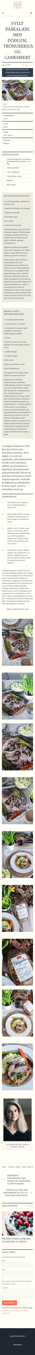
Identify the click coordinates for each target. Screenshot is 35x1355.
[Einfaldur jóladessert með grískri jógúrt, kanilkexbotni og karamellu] (17, 1223)
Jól (8, 107)
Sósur (8, 109)
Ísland (5, 107)
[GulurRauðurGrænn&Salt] (17, 5)
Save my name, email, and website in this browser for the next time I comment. (16, 1288)
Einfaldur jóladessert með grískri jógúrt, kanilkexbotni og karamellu (16, 1243)
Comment (4, 1294)
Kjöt (14, 107)
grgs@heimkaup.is (17, 1342)
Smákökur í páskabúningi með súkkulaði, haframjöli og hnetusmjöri (19, 1179)
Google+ (18, 1167)
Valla (18, 109)
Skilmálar (17, 1350)
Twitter (24, 1167)
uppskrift (13, 109)
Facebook (11, 1167)
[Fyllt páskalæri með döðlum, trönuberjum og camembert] (17, 90)
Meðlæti (4, 109)
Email (4, 1275)
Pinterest (30, 1167)
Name (4, 1267)
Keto (11, 107)
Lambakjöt (26, 107)
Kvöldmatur (19, 107)
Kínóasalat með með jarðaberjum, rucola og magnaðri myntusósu (15, 1193)
